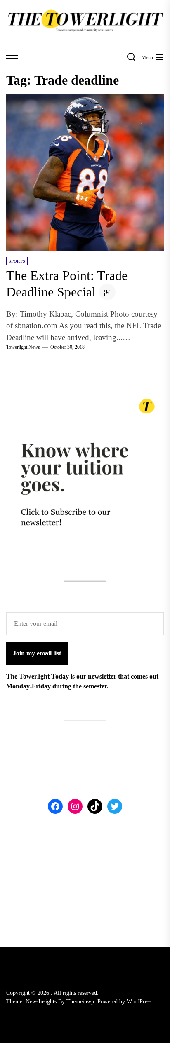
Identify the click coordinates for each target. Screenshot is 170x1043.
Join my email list (37, 653)
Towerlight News (23, 347)
